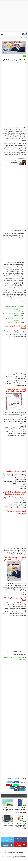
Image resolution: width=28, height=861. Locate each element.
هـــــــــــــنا (9, 651)
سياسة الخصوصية (11, 852)
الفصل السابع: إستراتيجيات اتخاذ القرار (13, 322)
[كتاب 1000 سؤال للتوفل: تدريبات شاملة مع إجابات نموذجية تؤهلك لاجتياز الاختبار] (20, 802)
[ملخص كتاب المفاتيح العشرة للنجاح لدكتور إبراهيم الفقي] (22, 162)
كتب (24, 56)
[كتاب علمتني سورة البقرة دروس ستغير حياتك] (7, 818)
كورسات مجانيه (10, 805)
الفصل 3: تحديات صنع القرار (16, 311)
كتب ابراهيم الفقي (10, 778)
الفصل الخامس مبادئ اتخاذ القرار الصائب (13, 317)
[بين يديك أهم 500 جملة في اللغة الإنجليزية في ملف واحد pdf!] (7, 802)
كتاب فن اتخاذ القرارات (18, 778)
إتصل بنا (5, 852)
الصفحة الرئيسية (20, 852)
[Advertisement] (14, 16)
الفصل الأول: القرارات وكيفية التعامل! (14, 306)
